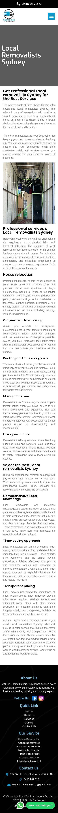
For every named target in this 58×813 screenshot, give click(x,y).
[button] (51, 16)
